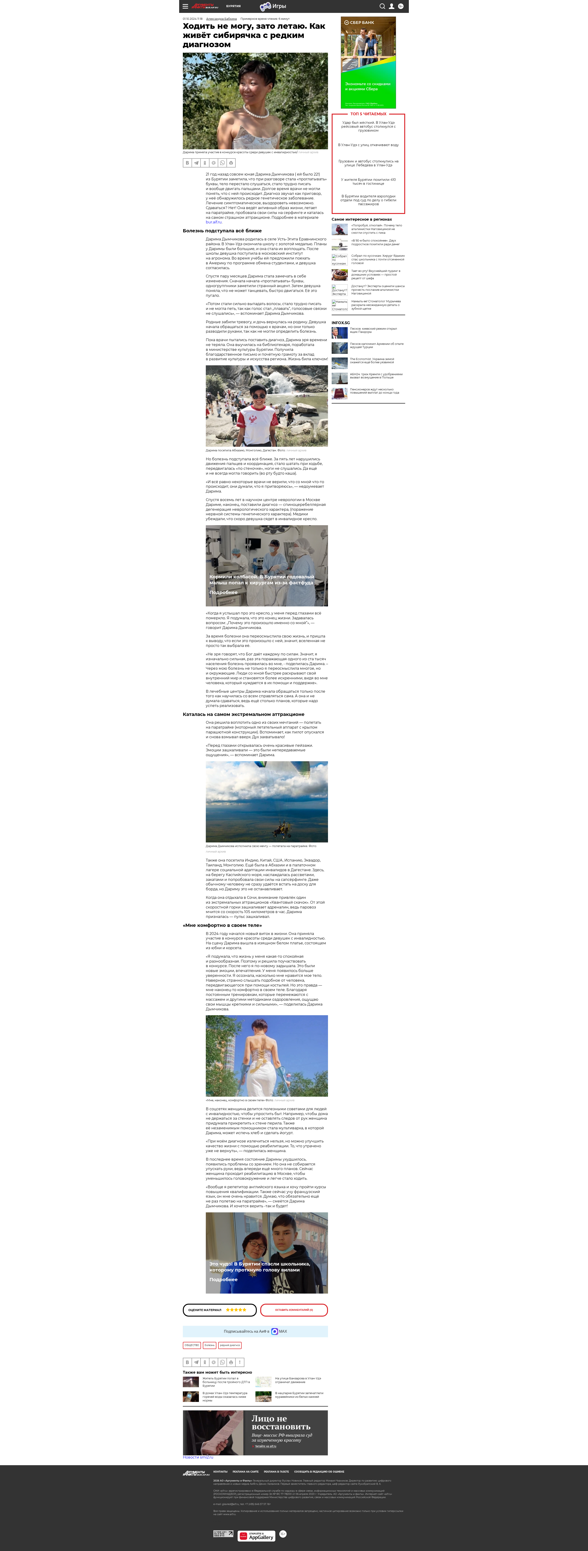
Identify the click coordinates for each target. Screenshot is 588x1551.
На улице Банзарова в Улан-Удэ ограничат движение (298, 1380)
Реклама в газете (276, 1471)
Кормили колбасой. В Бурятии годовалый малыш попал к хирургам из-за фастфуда (261, 579)
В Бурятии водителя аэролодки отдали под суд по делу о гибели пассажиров (368, 200)
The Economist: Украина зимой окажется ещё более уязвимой (372, 360)
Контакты (220, 1471)
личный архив (296, 450)
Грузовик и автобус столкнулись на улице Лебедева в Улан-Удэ (369, 163)
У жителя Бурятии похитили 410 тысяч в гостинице (368, 182)
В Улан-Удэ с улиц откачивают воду (368, 145)
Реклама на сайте (246, 1471)
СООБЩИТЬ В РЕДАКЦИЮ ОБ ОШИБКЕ (319, 1471)
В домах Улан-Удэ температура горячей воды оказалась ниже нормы (225, 1396)
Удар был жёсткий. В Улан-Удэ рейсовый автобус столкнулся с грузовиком (368, 127)
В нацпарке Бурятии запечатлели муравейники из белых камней (299, 1394)
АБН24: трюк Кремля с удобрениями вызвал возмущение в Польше (376, 376)
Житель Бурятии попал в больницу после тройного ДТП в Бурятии (226, 1382)
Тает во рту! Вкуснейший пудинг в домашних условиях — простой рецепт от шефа (375, 274)
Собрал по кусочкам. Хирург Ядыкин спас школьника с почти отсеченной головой (378, 259)
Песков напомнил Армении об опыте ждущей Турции (377, 345)
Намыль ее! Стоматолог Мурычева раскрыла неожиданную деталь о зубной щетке (376, 305)
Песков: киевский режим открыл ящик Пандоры (373, 330)
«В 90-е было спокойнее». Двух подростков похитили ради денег (375, 242)
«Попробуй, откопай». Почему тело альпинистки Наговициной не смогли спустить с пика (376, 229)
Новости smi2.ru (198, 1457)
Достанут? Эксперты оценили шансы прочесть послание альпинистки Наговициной (378, 289)
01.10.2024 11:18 (193, 18)
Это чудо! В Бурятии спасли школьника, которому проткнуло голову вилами (259, 1267)
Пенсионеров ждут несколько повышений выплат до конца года (374, 391)
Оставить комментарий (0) (294, 1310)
